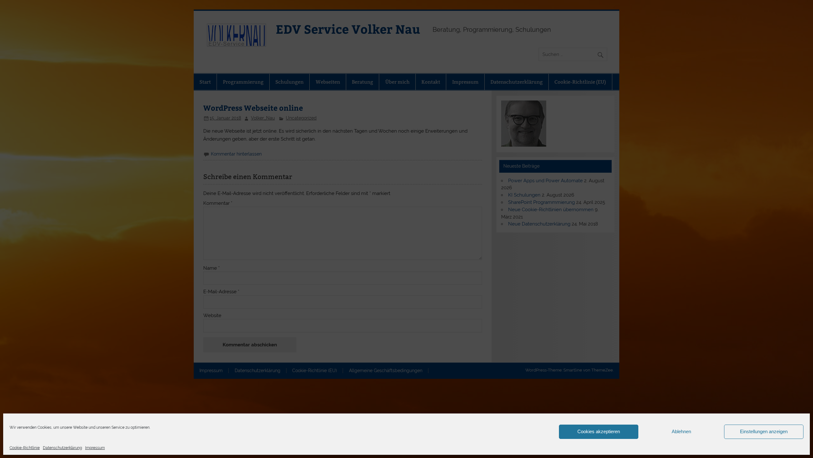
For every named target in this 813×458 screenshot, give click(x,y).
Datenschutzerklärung (62, 448)
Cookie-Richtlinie (25, 448)
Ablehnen (681, 431)
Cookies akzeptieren (598, 431)
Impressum (95, 448)
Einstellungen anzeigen (764, 431)
